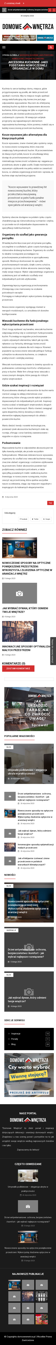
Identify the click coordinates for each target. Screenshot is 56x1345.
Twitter (36, 519)
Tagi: (50, 503)
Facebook (24, 519)
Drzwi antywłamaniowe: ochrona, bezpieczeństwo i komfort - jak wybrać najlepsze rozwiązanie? (34, 796)
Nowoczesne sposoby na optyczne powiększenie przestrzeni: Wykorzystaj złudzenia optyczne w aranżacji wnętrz (28, 1252)
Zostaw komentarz (18, 668)
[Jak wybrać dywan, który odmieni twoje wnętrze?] (4, 9)
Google (47, 519)
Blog (9, 747)
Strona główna (10, 55)
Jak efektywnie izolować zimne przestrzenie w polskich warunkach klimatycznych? (34, 861)
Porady (14, 1039)
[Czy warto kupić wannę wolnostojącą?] (29, 1075)
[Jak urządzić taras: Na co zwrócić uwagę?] (29, 709)
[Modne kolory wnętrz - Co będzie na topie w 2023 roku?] (28, 38)
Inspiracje (11, 930)
